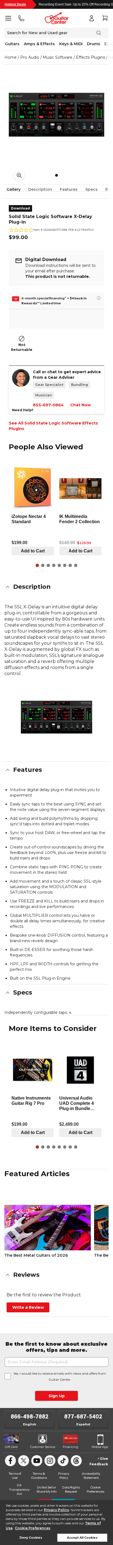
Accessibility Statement (91, 1475)
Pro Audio (29, 57)
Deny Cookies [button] (30, 1537)
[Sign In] (92, 18)
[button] (56, 587)
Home (10, 57)
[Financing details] (99, 298)
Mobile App (100, 1447)
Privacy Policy (56, 1510)
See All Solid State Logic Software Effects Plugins (53, 426)
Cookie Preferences (32, 1528)
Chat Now (80, 404)
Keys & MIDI (71, 43)
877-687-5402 (83, 1416)
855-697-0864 (48, 404)
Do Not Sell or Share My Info (46, 1489)
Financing (70, 1447)
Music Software (57, 57)
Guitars (12, 43)
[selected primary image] (56, 115)
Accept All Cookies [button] (82, 1537)
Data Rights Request (71, 1489)
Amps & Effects (39, 43)
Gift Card (11, 1447)
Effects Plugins (90, 57)
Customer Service (42, 1447)
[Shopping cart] (105, 18)
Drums (93, 43)
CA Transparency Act (19, 1489)
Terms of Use (15, 1475)
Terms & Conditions (39, 1475)
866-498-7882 (30, 1416)
